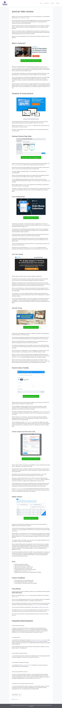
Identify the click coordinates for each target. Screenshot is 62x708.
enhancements (36, 604)
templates (25, 184)
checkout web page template (18, 164)
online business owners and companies (39, 640)
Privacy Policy (46, 3)
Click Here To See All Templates (30, 157)
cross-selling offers (32, 247)
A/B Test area (17, 357)
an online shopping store (27, 125)
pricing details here (37, 678)
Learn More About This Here (30, 459)
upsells (20, 293)
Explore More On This (30, 518)
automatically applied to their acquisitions (31, 479)
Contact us (52, 3)
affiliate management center (25, 570)
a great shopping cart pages (23, 17)
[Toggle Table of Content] (19, 695)
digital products (15, 596)
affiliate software (28, 534)
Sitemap (57, 3)
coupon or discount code (19, 488)
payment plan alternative (43, 411)
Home (41, 3)
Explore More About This (30, 396)
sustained (38, 641)
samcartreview (15, 699)
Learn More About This (30, 217)
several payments (28, 422)
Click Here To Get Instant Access (30, 60)
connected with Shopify (27, 665)
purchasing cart (26, 629)
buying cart (27, 595)
